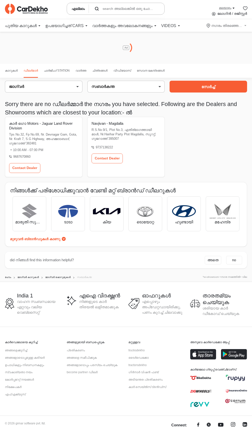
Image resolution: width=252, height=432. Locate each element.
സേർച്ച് (208, 87)
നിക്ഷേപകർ (13, 387)
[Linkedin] (245, 425)
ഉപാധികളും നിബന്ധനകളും (24, 365)
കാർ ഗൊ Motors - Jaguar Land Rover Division (41, 125)
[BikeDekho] (200, 378)
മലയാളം (225, 8)
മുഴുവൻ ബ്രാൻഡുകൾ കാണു (35, 239)
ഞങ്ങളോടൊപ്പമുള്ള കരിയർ (25, 357)
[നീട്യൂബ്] (220, 425)
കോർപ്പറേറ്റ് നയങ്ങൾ (19, 379)
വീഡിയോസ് (122, 70)
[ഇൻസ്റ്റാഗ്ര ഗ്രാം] (233, 425)
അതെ (213, 260)
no (234, 260)
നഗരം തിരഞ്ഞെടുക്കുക (226, 26)
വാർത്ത (81, 70)
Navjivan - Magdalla (107, 123)
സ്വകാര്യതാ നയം (18, 372)
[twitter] (209, 425)
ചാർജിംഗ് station (57, 70)
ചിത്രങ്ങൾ (100, 70)
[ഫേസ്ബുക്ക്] (198, 425)
